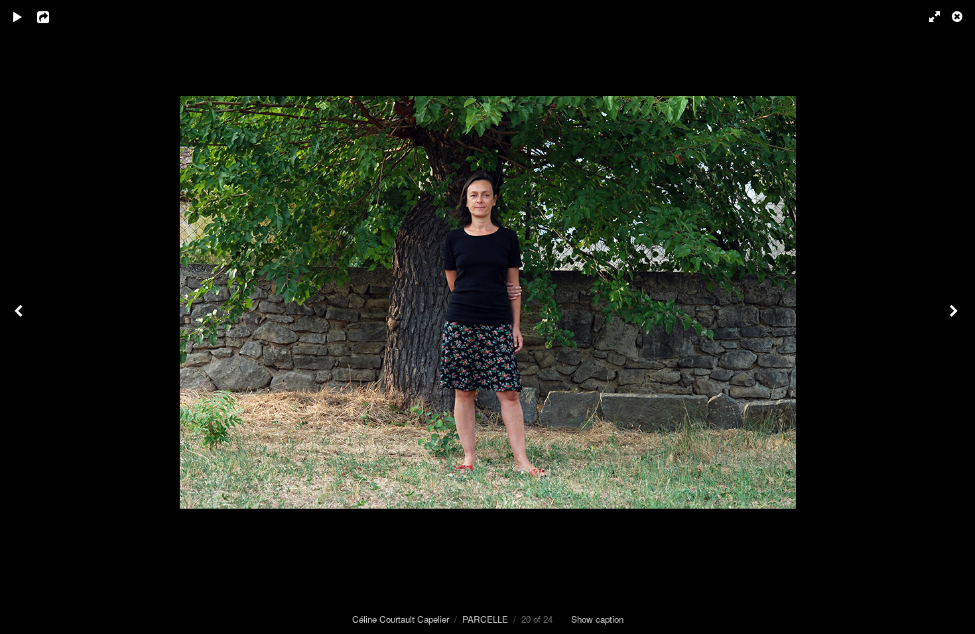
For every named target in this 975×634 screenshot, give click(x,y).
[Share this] (52, 16)
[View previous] (20, 317)
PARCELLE (485, 619)
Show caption (597, 619)
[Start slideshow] (18, 16)
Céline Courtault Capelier (400, 619)
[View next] (955, 317)
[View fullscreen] (928, 16)
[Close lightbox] (958, 16)
